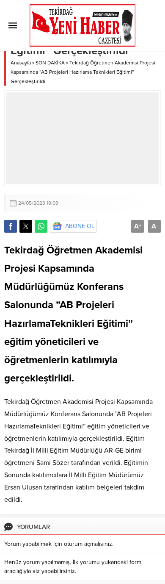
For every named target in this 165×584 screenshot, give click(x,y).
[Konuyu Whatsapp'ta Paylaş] (41, 226)
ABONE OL (79, 226)
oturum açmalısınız (88, 544)
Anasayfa (21, 63)
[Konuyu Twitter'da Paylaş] (25, 226)
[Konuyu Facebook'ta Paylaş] (10, 226)
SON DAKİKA (50, 63)
